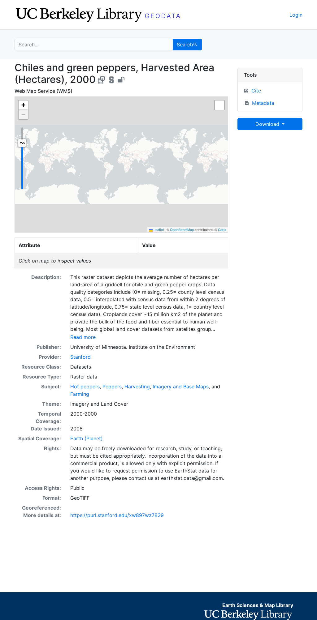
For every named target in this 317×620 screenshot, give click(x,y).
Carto (222, 229)
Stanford (80, 357)
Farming (79, 394)
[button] (23, 105)
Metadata (263, 103)
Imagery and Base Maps (181, 386)
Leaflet (158, 229)
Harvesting (137, 386)
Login (295, 15)
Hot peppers (85, 386)
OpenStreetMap (182, 229)
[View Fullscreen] (219, 105)
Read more (83, 337)
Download (268, 124)
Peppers (112, 386)
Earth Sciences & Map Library (257, 605)
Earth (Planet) (86, 438)
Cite (256, 91)
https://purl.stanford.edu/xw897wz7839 (117, 515)
